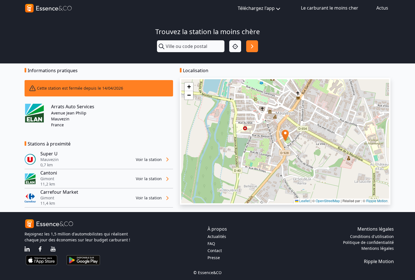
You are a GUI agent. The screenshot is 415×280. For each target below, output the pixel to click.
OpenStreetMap (328, 200)
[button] (285, 135)
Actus (382, 8)
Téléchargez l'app (256, 8)
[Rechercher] (252, 46)
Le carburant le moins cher (329, 8)
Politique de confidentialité (368, 242)
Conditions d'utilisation (372, 236)
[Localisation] (235, 46)
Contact (214, 250)
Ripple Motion (377, 200)
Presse (213, 257)
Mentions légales (377, 248)
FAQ (211, 243)
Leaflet (304, 200)
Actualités (216, 236)
